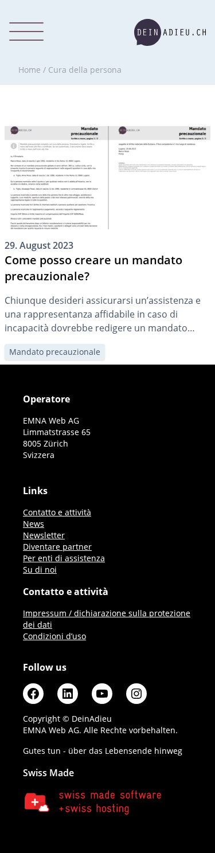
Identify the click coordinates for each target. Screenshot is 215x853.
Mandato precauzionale (54, 351)
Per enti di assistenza (64, 558)
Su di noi (40, 569)
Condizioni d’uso (54, 636)
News (33, 523)
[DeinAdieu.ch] (170, 32)
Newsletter (44, 535)
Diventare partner (57, 546)
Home (29, 69)
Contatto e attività (57, 512)
